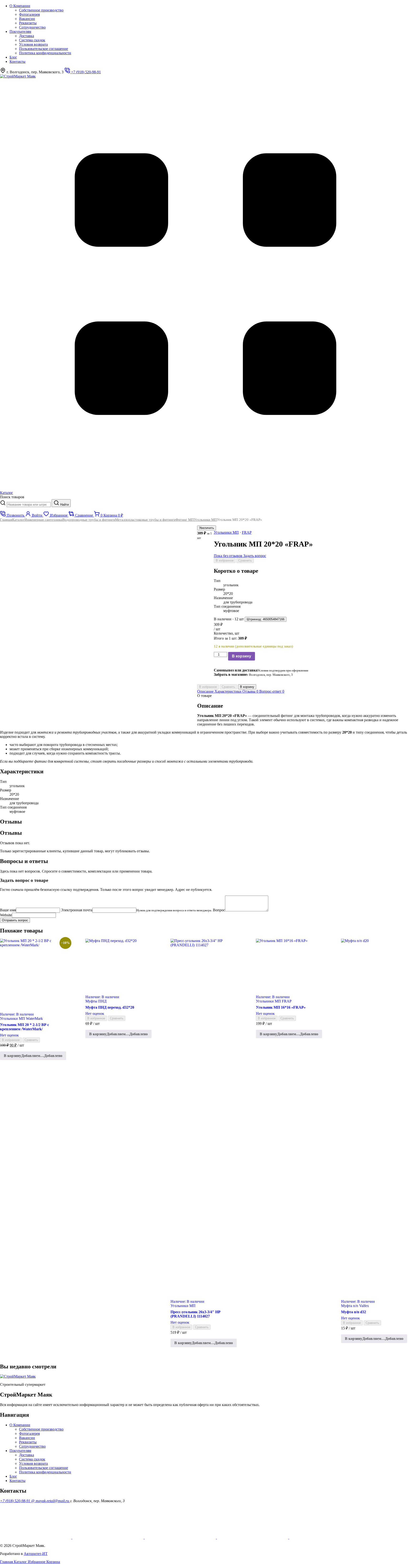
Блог (13, 57)
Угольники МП (205, 520)
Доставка (26, 36)
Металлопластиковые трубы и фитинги (145, 520)
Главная (6, 520)
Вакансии (27, 19)
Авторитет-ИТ (36, 1554)
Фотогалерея (29, 14)
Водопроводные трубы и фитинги (88, 520)
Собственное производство (41, 10)
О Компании (20, 6)
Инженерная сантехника (43, 520)
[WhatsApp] (181, 1537)
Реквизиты (28, 23)
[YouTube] (36, 1537)
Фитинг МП (185, 520)
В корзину (241, 656)
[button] (33, 1055)
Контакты (17, 61)
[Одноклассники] (108, 1537)
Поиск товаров (12, 497)
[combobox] (29, 504)
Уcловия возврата (33, 44)
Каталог (18, 520)
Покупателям (20, 32)
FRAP (247, 532)
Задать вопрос (254, 556)
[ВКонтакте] (253, 1537)
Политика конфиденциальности (45, 53)
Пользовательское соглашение (43, 49)
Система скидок (32, 40)
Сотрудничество (32, 27)
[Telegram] (325, 1537)
